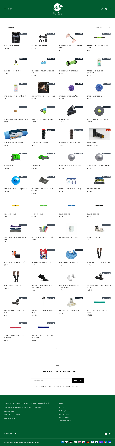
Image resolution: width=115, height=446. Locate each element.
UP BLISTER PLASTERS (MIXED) (69, 311)
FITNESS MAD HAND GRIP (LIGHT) (15, 96)
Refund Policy (64, 414)
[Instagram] (110, 434)
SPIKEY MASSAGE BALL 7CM (68, 96)
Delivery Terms (64, 411)
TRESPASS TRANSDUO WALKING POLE (42, 311)
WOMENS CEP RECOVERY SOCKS (98, 262)
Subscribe (78, 381)
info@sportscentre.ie (33, 408)
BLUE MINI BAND (64, 214)
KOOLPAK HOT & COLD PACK (41, 262)
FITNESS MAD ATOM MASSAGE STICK (97, 47)
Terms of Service (65, 421)
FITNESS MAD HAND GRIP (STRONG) (95, 72)
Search (61, 408)
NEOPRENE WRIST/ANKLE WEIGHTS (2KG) (99, 286)
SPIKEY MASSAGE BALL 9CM (96, 96)
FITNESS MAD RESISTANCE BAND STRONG (42, 190)
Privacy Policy (64, 417)
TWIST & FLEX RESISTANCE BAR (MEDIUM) (14, 336)
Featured (98, 27)
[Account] (102, 9)
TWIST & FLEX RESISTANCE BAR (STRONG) (42, 336)
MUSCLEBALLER (9, 166)
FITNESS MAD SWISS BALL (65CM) (98, 166)
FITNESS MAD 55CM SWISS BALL (70, 166)
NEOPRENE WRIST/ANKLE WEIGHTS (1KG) (16, 311)
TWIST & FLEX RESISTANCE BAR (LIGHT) (97, 311)
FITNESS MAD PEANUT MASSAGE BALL (42, 72)
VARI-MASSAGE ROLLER (39, 143)
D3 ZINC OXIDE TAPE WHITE (68, 237)
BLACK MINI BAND (93, 214)
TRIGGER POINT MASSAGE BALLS (42, 119)
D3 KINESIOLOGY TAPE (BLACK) (14, 262)
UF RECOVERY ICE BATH (12, 46)
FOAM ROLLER (64, 119)
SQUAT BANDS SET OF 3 (95, 189)
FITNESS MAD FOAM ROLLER (13, 143)
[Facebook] (106, 434)
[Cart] (110, 9)
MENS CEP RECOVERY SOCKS (14, 286)
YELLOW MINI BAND (10, 214)
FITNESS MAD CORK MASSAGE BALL (16, 119)
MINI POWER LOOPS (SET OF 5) (42, 237)
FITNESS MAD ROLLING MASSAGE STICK (70, 47)
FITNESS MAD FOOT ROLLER (68, 71)
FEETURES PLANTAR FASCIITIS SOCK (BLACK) (41, 286)
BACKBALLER (35, 166)
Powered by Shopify (33, 442)
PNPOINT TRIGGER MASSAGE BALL (43, 96)
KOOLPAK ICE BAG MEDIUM (68, 262)
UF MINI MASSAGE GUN (39, 46)
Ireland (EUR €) (9, 434)
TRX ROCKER (91, 143)
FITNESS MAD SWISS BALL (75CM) (15, 189)
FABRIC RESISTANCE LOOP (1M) (70, 189)
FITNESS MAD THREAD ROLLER (69, 143)
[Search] (106, 9)
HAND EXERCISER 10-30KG (13, 71)
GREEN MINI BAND (37, 214)
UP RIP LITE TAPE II (93, 237)
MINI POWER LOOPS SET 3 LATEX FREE (15, 238)
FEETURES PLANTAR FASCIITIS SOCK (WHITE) (69, 286)
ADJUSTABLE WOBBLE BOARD (97, 119)
